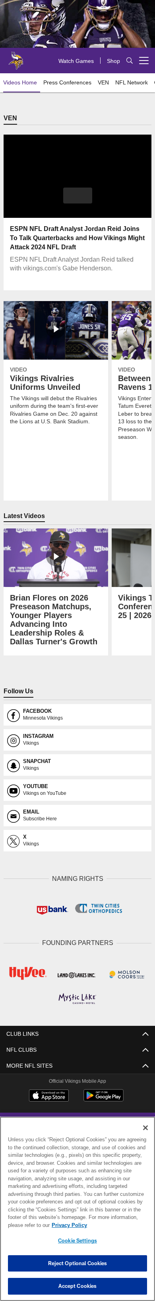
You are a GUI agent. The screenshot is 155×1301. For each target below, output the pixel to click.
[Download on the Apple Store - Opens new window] (49, 1095)
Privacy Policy (67, 1225)
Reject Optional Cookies (77, 1263)
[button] (77, 196)
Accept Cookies (77, 1286)
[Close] (145, 1128)
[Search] (129, 60)
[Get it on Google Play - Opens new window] (103, 1098)
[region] (77, 1209)
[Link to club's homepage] (15, 57)
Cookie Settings (77, 1240)
